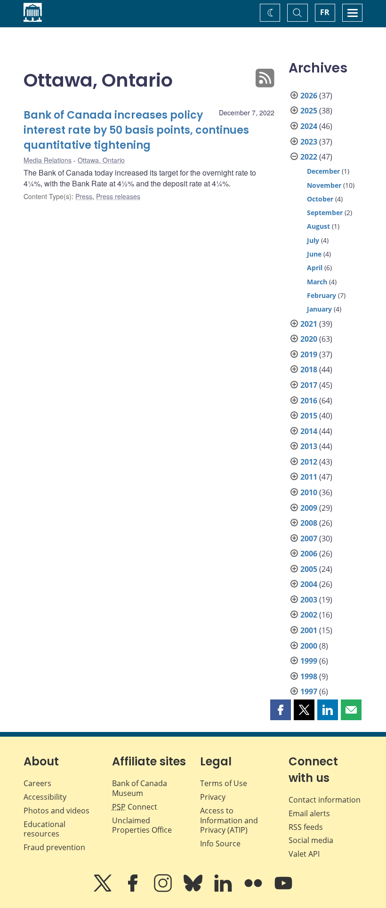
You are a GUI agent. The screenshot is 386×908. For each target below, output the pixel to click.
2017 (308, 385)
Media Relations (48, 160)
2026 (308, 95)
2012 (308, 462)
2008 (308, 523)
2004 (308, 584)
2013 (308, 446)
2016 (308, 400)
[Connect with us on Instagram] (164, 889)
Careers (37, 783)
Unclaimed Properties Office (142, 825)
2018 (308, 369)
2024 (308, 126)
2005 (308, 569)
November (324, 185)
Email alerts (309, 813)
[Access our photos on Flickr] (254, 889)
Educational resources (44, 829)
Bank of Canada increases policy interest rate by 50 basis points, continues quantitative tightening (136, 130)
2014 (308, 431)
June (314, 253)
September (325, 212)
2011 (308, 477)
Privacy (212, 797)
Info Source (220, 843)
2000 (308, 646)
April (314, 267)
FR (325, 12)
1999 (308, 661)
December (323, 171)
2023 (308, 142)
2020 (308, 339)
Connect (134, 807)
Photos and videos (56, 810)
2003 (308, 600)
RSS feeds (306, 827)
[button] (280, 709)
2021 (308, 324)
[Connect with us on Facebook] (134, 889)
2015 (308, 415)
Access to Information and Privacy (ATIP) (229, 820)
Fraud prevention (54, 847)
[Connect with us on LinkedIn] (224, 889)
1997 (308, 691)
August (318, 226)
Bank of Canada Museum (139, 788)
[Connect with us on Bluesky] (194, 889)
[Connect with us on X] (103, 889)
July (313, 240)
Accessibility (45, 797)
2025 (308, 110)
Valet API (304, 854)
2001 (308, 630)
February (321, 295)
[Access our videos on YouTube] (283, 889)
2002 (308, 615)
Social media (311, 840)
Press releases (118, 196)
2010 (308, 492)
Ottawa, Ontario (101, 160)
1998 (308, 676)
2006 (308, 553)
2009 (308, 508)
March (317, 281)
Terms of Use (223, 783)
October (320, 198)
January (319, 309)
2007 (308, 538)
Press (83, 196)
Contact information (325, 800)
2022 (308, 157)
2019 (308, 354)
